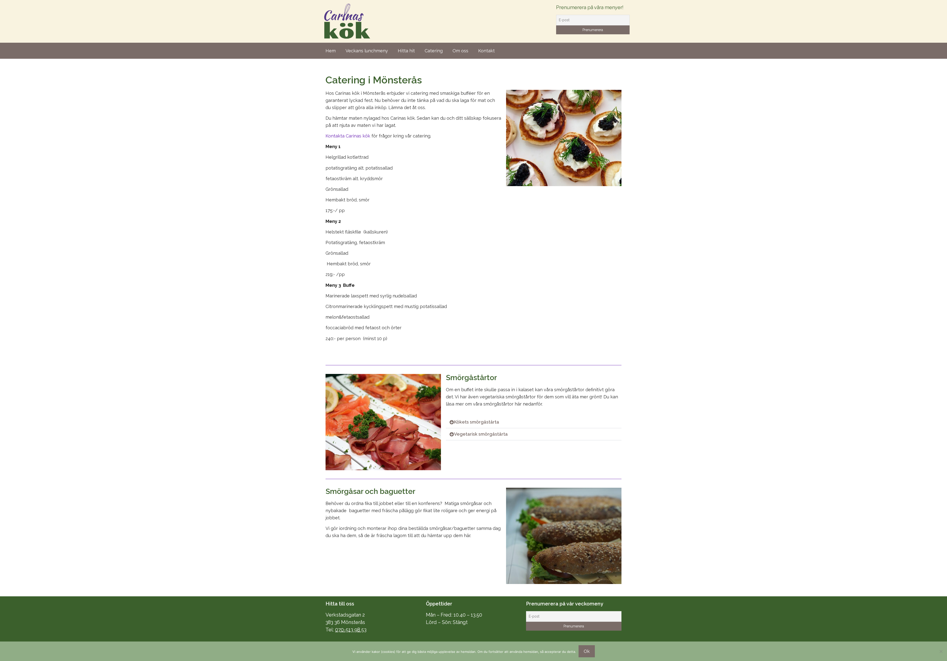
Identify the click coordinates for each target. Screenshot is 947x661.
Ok (587, 651)
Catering (434, 50)
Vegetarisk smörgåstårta (481, 434)
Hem (331, 50)
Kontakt (486, 50)
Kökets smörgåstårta (476, 422)
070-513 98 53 (350, 630)
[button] (533, 422)
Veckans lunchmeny (367, 50)
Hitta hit (406, 50)
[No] (940, 651)
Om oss (460, 50)
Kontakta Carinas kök (348, 135)
